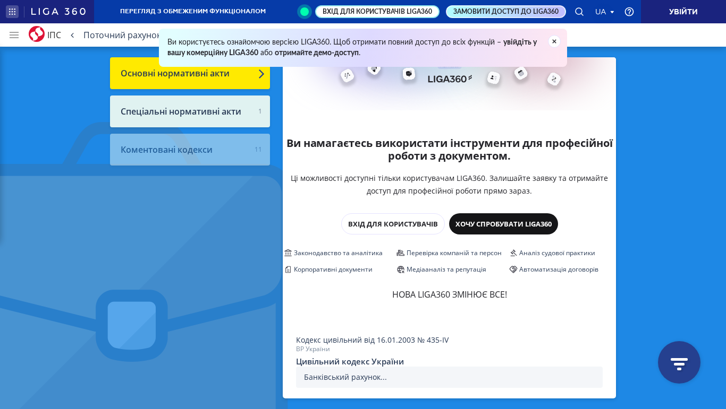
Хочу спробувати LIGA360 (503, 224)
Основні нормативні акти (175, 73)
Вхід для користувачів (393, 224)
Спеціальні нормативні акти (181, 111)
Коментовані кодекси (167, 149)
